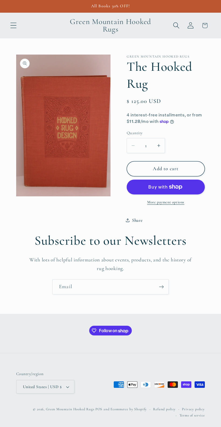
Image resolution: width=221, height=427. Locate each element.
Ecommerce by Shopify (128, 409)
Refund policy (164, 409)
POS (99, 409)
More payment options (165, 202)
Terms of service (192, 415)
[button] (13, 25)
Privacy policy (193, 409)
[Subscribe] (161, 286)
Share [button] (137, 220)
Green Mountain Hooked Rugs (70, 409)
